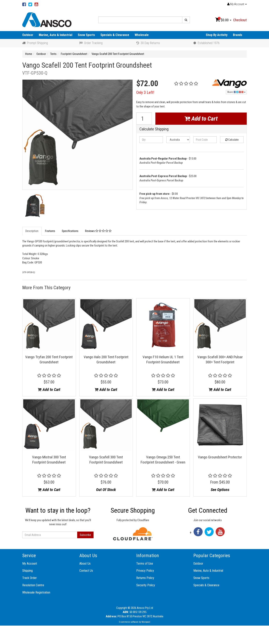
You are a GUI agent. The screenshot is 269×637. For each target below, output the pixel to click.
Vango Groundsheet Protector (220, 457)
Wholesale (142, 35)
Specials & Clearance (114, 35)
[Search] (186, 20)
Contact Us (86, 570)
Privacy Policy (145, 570)
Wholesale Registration (36, 592)
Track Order (29, 578)
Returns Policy (145, 578)
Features (50, 231)
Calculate (233, 139)
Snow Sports (86, 35)
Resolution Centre (33, 585)
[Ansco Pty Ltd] (46, 19)
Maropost (146, 622)
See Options (220, 489)
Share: (230, 92)
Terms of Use (144, 563)
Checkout (240, 20)
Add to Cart (204, 118)
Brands (237, 35)
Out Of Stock (106, 489)
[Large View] (34, 206)
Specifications (70, 231)
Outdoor (27, 35)
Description (31, 231)
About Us (85, 563)
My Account (29, 563)
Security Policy (145, 585)
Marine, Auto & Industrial (55, 35)
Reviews (90, 231)
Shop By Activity (216, 35)
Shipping (27, 570)
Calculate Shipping (154, 129)
